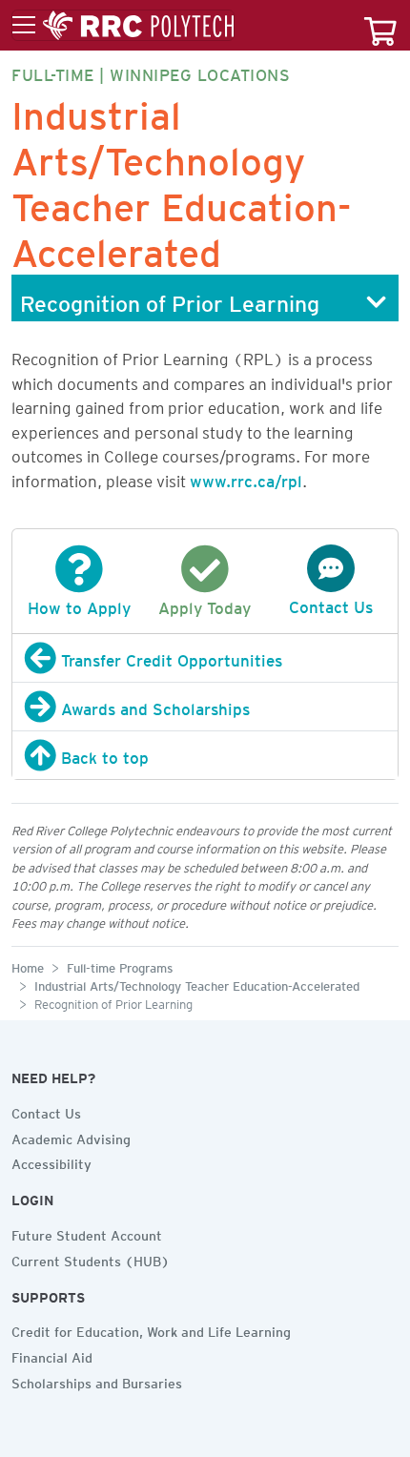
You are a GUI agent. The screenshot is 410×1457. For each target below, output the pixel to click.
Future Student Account (86, 1233)
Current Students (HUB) (90, 1258)
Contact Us (46, 1111)
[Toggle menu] (123, 26)
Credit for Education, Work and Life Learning (151, 1329)
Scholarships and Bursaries (96, 1380)
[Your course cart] (380, 25)
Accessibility (51, 1161)
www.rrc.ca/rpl (246, 477)
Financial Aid (51, 1355)
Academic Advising (71, 1136)
